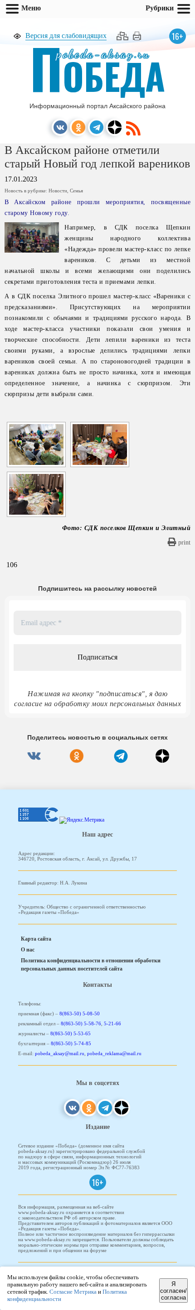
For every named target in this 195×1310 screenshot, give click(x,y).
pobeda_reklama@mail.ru (114, 1053)
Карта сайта (36, 939)
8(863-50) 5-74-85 (71, 1043)
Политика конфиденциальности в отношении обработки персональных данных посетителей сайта (91, 964)
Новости (58, 190)
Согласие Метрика (73, 1291)
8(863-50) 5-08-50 (79, 1013)
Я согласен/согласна (173, 1291)
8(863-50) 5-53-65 (70, 1033)
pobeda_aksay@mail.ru (59, 1053)
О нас (27, 950)
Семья (76, 190)
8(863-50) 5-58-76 (81, 1023)
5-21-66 (112, 1023)
